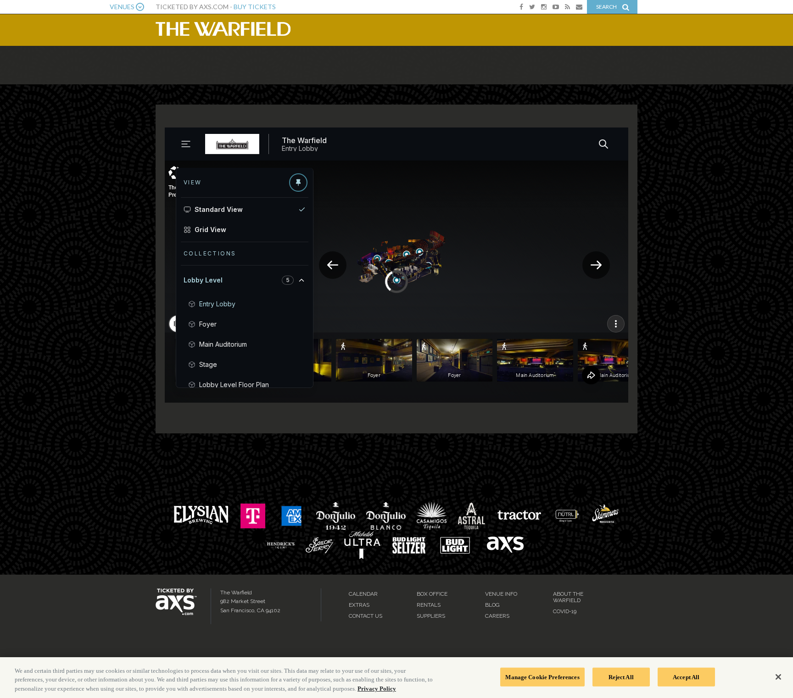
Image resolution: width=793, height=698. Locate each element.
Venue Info (501, 594)
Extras (359, 605)
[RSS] (567, 7)
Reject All (621, 676)
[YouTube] (556, 7)
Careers (497, 616)
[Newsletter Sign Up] (579, 7)
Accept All (686, 676)
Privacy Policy (376, 688)
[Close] (778, 677)
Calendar (363, 594)
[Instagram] (544, 7)
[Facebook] (521, 7)
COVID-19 (564, 611)
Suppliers (431, 616)
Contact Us (365, 616)
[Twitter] (532, 7)
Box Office (432, 594)
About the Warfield (568, 597)
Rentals (429, 605)
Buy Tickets (255, 7)
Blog (492, 605)
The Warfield (223, 29)
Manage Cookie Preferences (542, 676)
